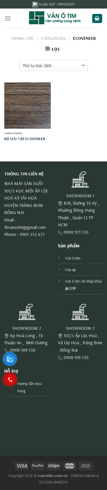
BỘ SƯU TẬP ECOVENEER (24, 138)
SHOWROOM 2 (26, 328)
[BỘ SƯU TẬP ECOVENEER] (27, 105)
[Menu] (7, 18)
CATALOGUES (53, 38)
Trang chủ (22, 38)
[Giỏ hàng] (97, 18)
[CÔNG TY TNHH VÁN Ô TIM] (53, 18)
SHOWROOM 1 (80, 195)
